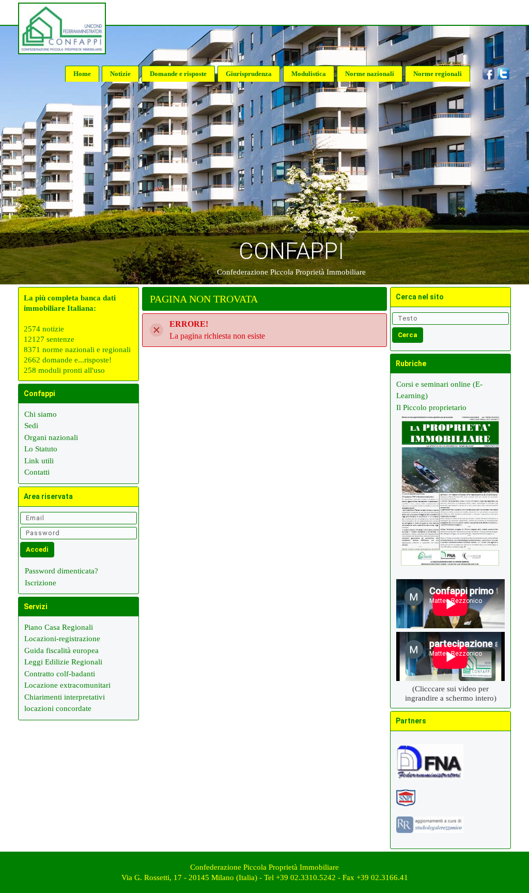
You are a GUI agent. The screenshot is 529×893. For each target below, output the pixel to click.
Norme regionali (437, 74)
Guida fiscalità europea (61, 650)
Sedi (31, 425)
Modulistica (308, 74)
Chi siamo (40, 414)
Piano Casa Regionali (58, 627)
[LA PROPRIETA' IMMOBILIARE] (450, 495)
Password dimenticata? (61, 571)
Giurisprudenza (249, 74)
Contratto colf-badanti (59, 674)
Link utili (39, 461)
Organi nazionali (51, 437)
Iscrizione (40, 583)
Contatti (37, 472)
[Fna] (429, 766)
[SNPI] (405, 802)
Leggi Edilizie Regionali (63, 662)
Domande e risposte (178, 74)
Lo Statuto (40, 449)
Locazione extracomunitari (67, 685)
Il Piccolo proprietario (431, 407)
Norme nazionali (369, 74)
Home (82, 74)
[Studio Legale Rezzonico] (429, 829)
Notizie (120, 74)
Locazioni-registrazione (62, 638)
